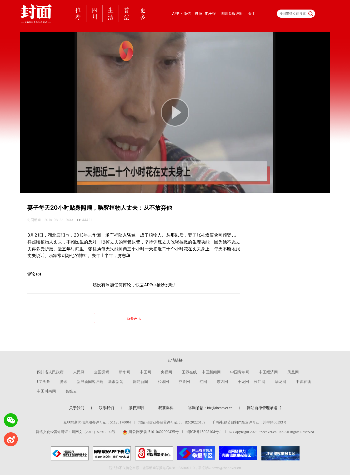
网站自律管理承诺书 (264, 408)
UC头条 (43, 382)
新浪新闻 (115, 382)
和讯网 (163, 382)
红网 (203, 382)
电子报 (210, 13)
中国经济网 (268, 372)
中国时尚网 (46, 391)
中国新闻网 (211, 372)
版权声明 (136, 408)
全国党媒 (101, 372)
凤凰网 (293, 372)
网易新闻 (140, 382)
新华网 (124, 372)
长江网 (259, 382)
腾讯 (63, 382)
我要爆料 (166, 408)
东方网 (222, 382)
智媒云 (71, 391)
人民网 (79, 372)
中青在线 (303, 382)
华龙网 (280, 382)
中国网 (145, 372)
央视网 (166, 372)
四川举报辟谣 (232, 13)
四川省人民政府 (50, 372)
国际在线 (189, 372)
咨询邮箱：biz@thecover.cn (210, 408)
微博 (198, 13)
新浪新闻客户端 (90, 382)
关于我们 (76, 408)
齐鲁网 (184, 382)
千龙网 (243, 382)
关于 (251, 13)
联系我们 (106, 408)
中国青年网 (239, 372)
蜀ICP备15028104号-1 (204, 432)
